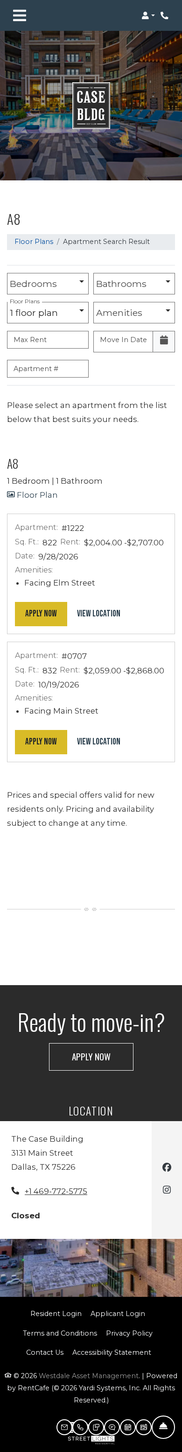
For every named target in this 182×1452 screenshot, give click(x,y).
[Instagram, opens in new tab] (166, 1191)
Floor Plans (33, 241)
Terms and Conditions (60, 1333)
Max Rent (30, 340)
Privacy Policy (129, 1333)
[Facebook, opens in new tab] (166, 1168)
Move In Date (123, 340)
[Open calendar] (164, 341)
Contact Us (44, 1352)
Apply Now (46, 613)
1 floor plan (36, 310)
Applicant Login (118, 1313)
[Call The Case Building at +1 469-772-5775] (165, 15)
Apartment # (36, 369)
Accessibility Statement (111, 1352)
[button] (148, 15)
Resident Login (56, 1313)
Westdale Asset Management (89, 1376)
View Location (104, 613)
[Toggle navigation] (19, 15)
